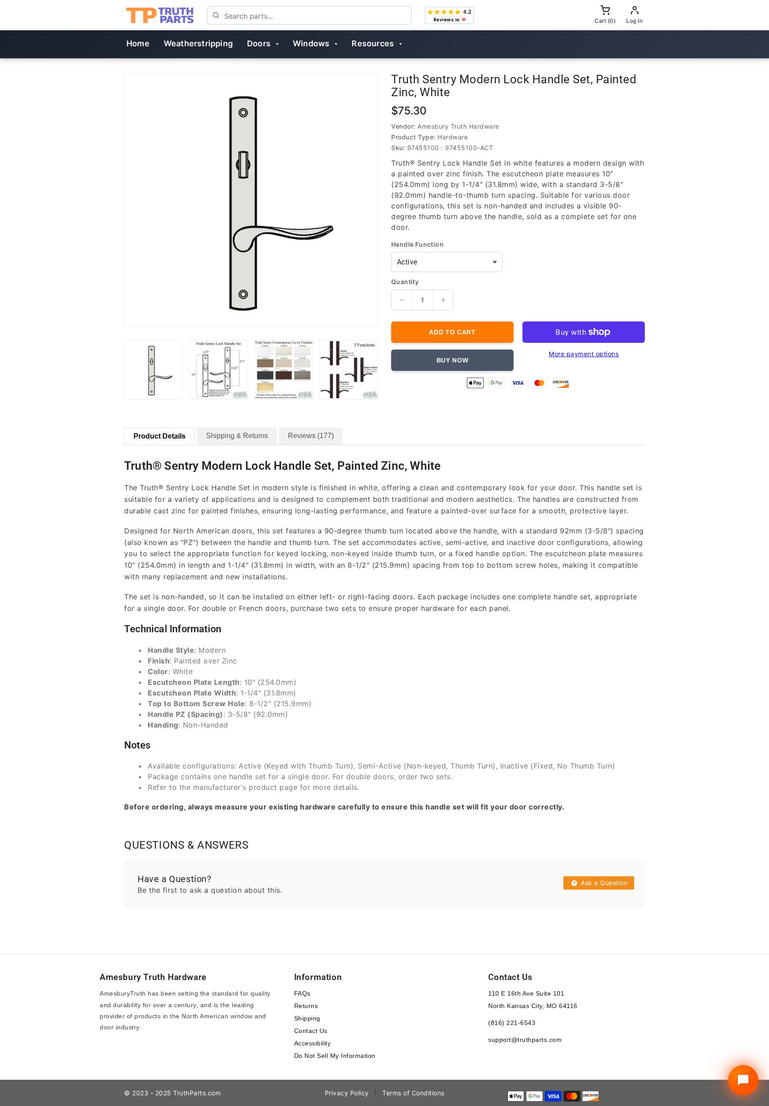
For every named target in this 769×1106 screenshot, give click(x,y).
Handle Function (417, 244)
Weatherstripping (198, 43)
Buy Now (453, 360)
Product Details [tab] (160, 436)
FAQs (302, 993)
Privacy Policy (347, 1093)
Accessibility (312, 1043)
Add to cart (452, 332)
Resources (373, 43)
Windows (311, 43)
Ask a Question (603, 882)
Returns (306, 1005)
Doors (259, 43)
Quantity (405, 282)
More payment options (584, 354)
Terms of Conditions (413, 1093)
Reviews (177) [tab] (311, 435)
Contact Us (311, 1030)
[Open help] (743, 1080)
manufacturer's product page (245, 787)
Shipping (307, 1018)
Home (138, 43)
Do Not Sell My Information (335, 1055)
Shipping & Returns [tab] (237, 435)
